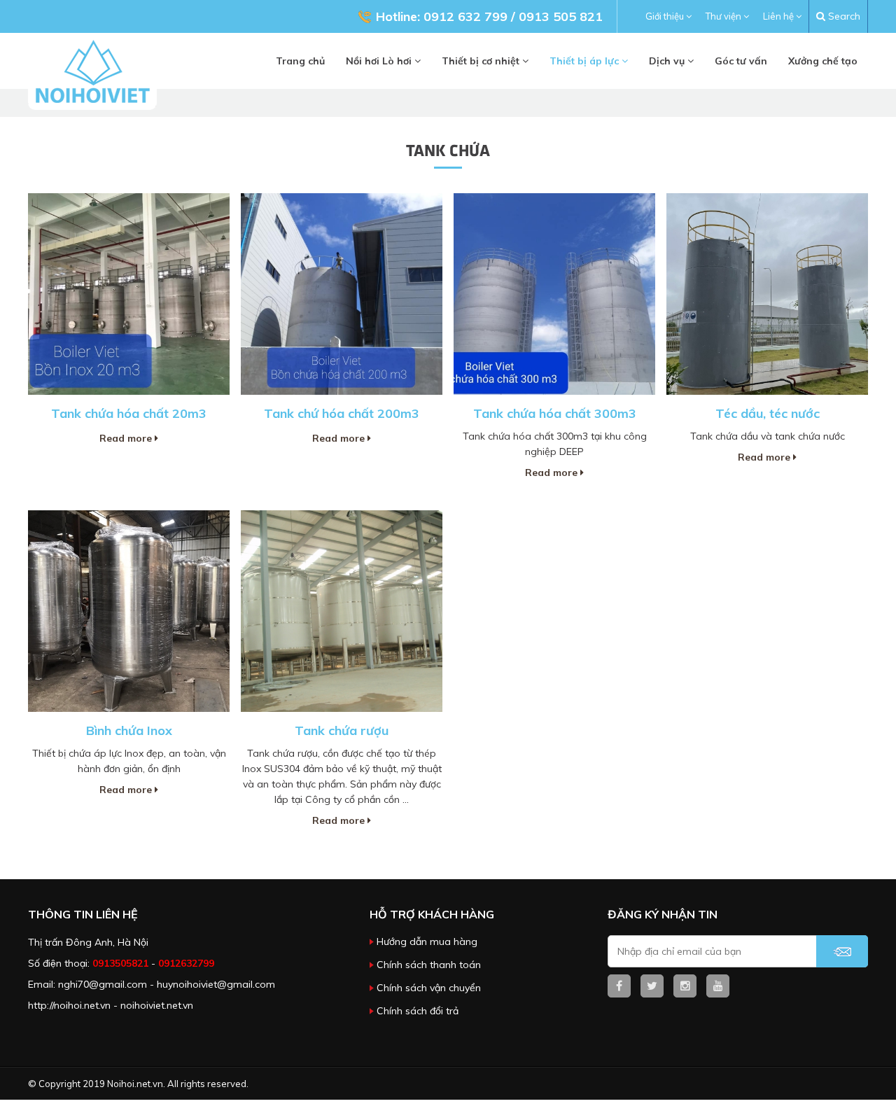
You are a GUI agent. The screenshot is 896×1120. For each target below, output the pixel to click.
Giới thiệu (665, 16)
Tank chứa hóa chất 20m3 (128, 413)
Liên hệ (779, 16)
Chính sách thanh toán (429, 964)
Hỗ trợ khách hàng (432, 914)
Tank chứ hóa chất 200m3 (341, 413)
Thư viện (724, 16)
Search (842, 16)
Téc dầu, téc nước (767, 413)
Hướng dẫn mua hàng (427, 941)
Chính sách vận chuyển (429, 987)
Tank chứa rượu (341, 730)
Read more (127, 438)
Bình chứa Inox (129, 730)
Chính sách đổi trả (417, 1010)
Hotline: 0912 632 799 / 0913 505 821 (489, 16)
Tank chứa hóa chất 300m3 (554, 413)
